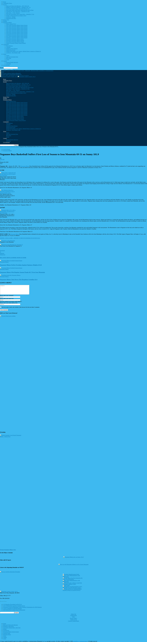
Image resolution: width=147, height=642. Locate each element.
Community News (7, 3)
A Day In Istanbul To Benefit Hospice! (12, 608)
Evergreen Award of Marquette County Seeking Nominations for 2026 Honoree (22, 607)
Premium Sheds (75, 574)
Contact (5, 61)
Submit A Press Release (12, 48)
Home (4, 2)
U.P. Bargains (6, 65)
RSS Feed (8, 58)
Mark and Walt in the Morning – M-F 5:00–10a (17, 6)
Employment (73, 615)
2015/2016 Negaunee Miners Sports (15, 39)
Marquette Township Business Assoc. (72, 587)
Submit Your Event (10, 50)
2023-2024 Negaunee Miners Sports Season (16, 28)
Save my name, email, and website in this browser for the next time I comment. (21, 307)
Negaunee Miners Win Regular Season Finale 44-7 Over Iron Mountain (22, 272)
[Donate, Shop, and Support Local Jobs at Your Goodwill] (14, 75)
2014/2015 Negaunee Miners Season (15, 40)
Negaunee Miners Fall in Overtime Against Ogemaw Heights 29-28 (21, 265)
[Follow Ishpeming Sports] (10, 571)
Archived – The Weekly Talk (13, 52)
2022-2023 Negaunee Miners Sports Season (16, 29)
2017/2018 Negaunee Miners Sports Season (16, 36)
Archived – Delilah (10, 17)
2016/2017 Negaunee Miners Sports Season (16, 37)
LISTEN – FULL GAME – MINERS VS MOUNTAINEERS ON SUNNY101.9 (20, 238)
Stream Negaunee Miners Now (8, 549)
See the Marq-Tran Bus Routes (72, 578)
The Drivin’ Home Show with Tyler (11, 627)
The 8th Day (6, 630)
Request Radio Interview (12, 62)
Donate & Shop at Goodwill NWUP (71, 590)
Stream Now (6, 19)
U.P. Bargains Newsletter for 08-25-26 (12, 604)
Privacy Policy (73, 618)
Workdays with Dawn (8, 626)
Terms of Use (73, 619)
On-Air (5, 4)
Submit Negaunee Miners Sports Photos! (16, 43)
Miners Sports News (11, 24)
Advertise (8, 63)
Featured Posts (6, 633)
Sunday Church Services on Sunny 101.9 (16, 15)
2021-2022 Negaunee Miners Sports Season (16, 30)
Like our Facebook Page (12, 56)
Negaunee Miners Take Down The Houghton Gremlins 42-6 (18, 279)
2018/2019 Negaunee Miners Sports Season (16, 35)
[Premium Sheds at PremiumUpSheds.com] (10, 74)
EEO (73, 616)
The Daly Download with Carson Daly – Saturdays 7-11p (20, 14)
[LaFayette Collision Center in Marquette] (10, 73)
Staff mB (2, 159)
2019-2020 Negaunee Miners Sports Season (16, 33)
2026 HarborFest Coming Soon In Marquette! (14, 610)
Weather (5, 21)
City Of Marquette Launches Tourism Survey (14, 605)
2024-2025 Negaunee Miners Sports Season (16, 26)
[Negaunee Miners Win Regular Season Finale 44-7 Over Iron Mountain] (11, 268)
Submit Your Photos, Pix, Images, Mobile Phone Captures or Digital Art (23, 51)
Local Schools (6, 146)
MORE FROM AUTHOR (19, 257)
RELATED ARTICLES (6, 257)
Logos (7, 59)
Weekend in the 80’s (11, 18)
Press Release (9, 45)
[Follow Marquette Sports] (73, 564)
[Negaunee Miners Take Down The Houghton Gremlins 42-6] (10, 275)
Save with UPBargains (71, 576)
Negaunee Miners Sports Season (11, 631)
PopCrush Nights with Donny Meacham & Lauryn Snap (19, 10)
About (4, 54)
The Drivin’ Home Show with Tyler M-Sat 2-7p (17, 8)
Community (6, 44)
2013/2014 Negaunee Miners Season (15, 41)
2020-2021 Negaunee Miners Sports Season (16, 32)
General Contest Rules (73, 621)
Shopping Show (7, 634)
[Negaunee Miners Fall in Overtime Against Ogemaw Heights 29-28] (11, 260)
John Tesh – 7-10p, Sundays (13, 13)
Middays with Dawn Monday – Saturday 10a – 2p (18, 7)
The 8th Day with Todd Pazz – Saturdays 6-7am (17, 11)
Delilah (5, 629)
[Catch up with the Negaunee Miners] (73, 557)
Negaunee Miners (7, 22)
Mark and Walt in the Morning (10, 625)
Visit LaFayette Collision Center (72, 583)
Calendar (8, 47)
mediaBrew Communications (80, 641)
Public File (73, 614)
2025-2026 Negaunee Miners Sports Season (16, 25)
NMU (68, 585)
